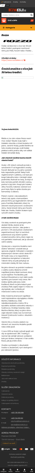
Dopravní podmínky (8, 366)
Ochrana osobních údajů (17, 454)
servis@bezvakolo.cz (19, 424)
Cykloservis (7, 2)
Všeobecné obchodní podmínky (13, 363)
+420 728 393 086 (17, 413)
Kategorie (10, 27)
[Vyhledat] (31, 15)
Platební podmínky (8, 369)
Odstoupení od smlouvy (10, 403)
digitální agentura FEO (20, 465)
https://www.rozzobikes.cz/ (12, 60)
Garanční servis (7, 394)
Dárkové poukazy (7, 397)
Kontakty (23, 2)
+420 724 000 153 (17, 418)
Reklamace (5, 375)
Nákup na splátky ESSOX (9, 400)
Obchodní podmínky (17, 457)
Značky (15, 2)
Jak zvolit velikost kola (9, 378)
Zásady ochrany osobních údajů (12, 372)
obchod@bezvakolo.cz (20, 421)
